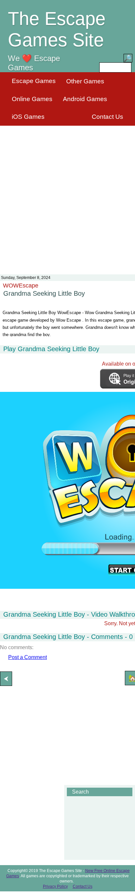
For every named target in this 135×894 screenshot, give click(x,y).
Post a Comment (27, 657)
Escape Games (34, 80)
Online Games (32, 99)
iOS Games (28, 116)
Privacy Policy (55, 886)
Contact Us (107, 116)
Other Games (85, 81)
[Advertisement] (67, 196)
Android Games (85, 99)
